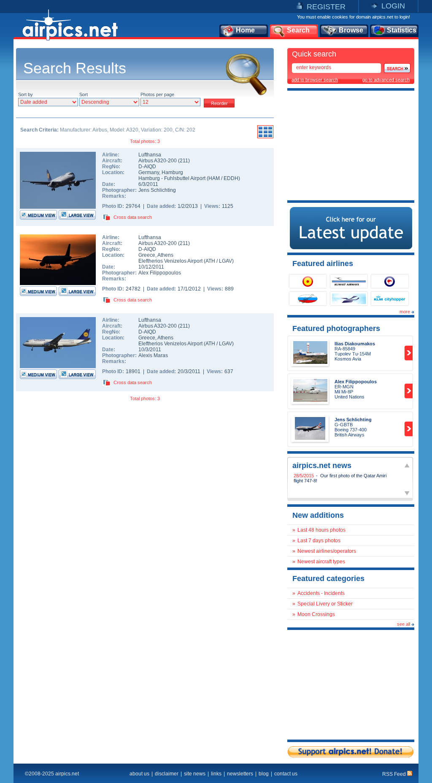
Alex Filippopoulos (159, 273)
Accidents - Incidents (321, 593)
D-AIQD (147, 167)
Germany (148, 172)
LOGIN (393, 6)
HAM (214, 178)
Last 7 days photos (318, 541)
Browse (351, 30)
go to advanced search (386, 79)
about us (139, 774)
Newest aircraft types (321, 562)
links (216, 774)
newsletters (240, 774)
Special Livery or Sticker (325, 604)
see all (403, 624)
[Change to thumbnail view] (265, 137)
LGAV (225, 261)
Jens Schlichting (157, 190)
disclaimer (166, 774)
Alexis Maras (153, 355)
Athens (165, 255)
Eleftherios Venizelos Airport (170, 261)
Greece (146, 255)
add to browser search (315, 79)
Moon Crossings (316, 614)
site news (194, 774)
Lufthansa (149, 155)
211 (184, 161)
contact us (285, 774)
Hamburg (172, 172)
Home (245, 30)
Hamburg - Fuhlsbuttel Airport (172, 178)
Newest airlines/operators (326, 551)
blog (264, 774)
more (405, 311)
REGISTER (326, 7)
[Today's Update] (351, 247)
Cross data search (132, 217)
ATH (210, 261)
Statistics (401, 30)
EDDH (231, 178)
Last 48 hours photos (321, 530)
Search (298, 30)
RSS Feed (394, 774)
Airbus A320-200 (158, 161)
